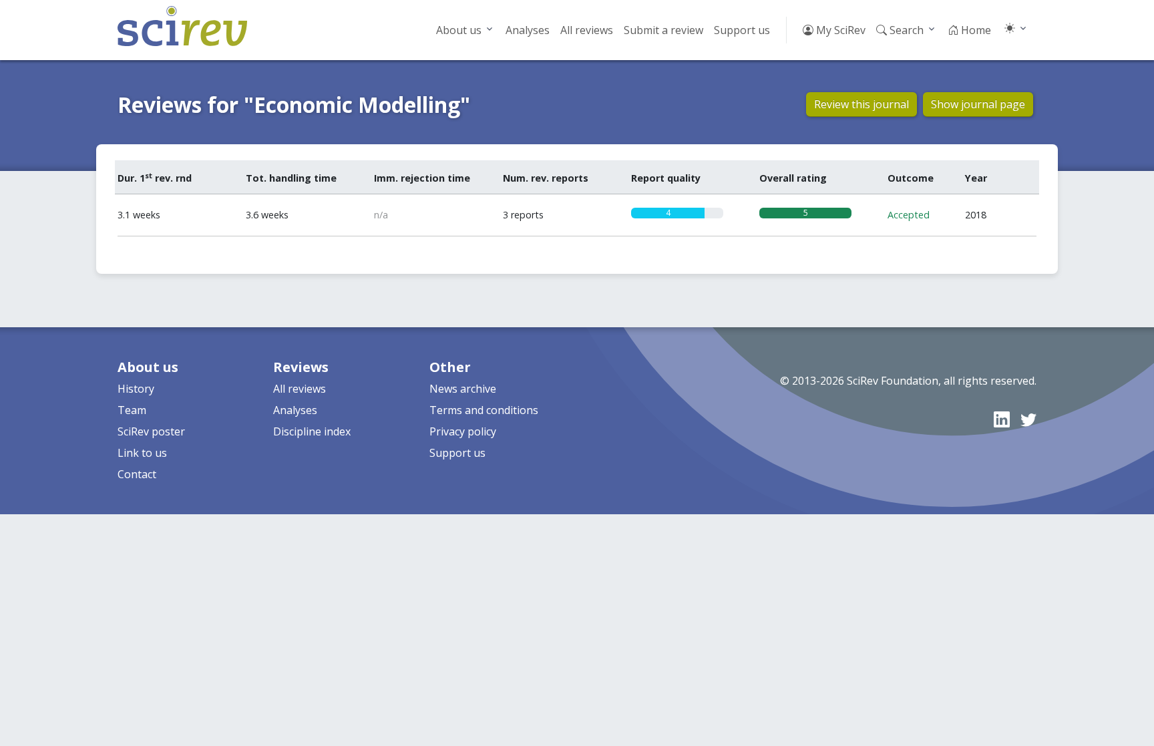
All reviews (586, 30)
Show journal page (978, 104)
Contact (137, 474)
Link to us (142, 452)
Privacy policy (462, 431)
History (136, 388)
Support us (742, 30)
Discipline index (312, 431)
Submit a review (663, 30)
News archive (462, 388)
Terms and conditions (483, 410)
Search (905, 30)
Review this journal (861, 104)
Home (974, 30)
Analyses (528, 30)
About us (459, 30)
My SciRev (839, 30)
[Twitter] (1028, 419)
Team (132, 410)
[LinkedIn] (1002, 419)
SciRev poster (151, 431)
